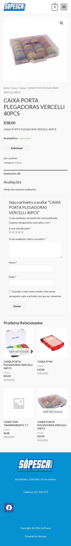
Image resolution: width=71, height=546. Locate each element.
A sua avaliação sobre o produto (27, 238)
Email (12, 276)
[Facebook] (8, 507)
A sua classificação (20, 228)
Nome (13, 262)
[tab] (35, 173)
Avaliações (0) (12, 173)
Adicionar (17, 148)
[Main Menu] (63, 7)
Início (6, 88)
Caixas (14, 88)
